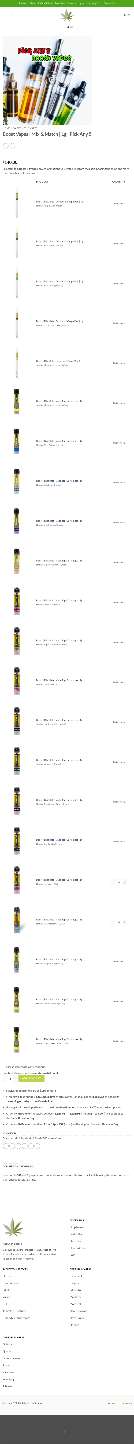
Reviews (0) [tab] (27, 1166)
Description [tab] (10, 1166)
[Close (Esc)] (33, 1423)
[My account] (4, 15)
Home (6, 128)
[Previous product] (12, 145)
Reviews (23, 3)
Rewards (71, 3)
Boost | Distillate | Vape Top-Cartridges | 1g (59, 401)
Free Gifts (60, 3)
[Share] (23, 1423)
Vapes (17, 128)
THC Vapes (30, 128)
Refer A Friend (45, 3)
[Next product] (5, 145)
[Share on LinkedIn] (37, 1146)
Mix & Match (21, 1138)
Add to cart (31, 1078)
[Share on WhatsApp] (6, 1146)
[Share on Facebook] (12, 1146)
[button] (16, 15)
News (33, 3)
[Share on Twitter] (18, 1146)
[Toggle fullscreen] (13, 1423)
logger (82, 3)
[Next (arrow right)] (13, 1438)
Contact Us (109, 3)
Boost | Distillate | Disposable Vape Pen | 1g (59, 201)
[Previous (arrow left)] (3, 1438)
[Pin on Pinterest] (31, 1146)
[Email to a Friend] (25, 1146)
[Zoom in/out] (3, 1423)
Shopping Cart (94, 3)
